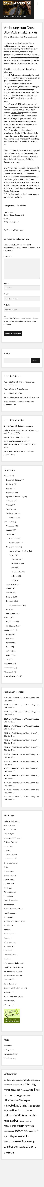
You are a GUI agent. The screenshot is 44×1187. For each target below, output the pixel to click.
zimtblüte (22, 1147)
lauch (16, 1110)
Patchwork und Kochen (13, 971)
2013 (6, 747)
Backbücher (10, 622)
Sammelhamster (10, 984)
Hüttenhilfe (8, 896)
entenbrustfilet (18, 1085)
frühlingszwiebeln (13, 1089)
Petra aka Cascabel (11, 451)
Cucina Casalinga (10, 854)
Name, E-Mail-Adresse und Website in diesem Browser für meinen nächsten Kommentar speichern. (21, 322)
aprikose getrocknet (13, 1080)
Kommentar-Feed (10, 1054)
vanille (25, 1136)
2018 (6, 712)
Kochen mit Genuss (28, 176)
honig (17, 1095)
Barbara (7, 430)
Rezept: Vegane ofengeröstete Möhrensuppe (21, 397)
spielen (9, 651)
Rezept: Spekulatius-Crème (19, 437)
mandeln (18, 1115)
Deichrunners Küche (12, 859)
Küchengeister (9, 942)
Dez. (13, 708)
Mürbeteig (10, 492)
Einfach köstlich (10, 875)
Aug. (34, 698)
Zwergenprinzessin (12, 1005)
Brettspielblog (34, 78)
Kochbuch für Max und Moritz (15, 921)
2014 (6, 740)
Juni (27, 698)
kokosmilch (35, 1106)
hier (21, 136)
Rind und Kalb (16, 572)
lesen (8, 647)
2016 (6, 726)
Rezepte (7, 522)
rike (8, 37)
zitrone (31, 1146)
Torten (9, 505)
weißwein (10, 1141)
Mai (24, 698)
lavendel (23, 1111)
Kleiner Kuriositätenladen (13, 909)
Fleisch (11, 555)
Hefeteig (9, 484)
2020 (6, 698)
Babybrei (9, 655)
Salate (8, 534)
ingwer (28, 1100)
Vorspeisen (10, 526)
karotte (9, 1105)
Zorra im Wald (9, 1000)
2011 (6, 761)
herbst (9, 1095)
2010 (6, 768)
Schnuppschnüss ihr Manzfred (15, 988)
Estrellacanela (9, 880)
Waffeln (9, 509)
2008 (6, 782)
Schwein (14, 576)
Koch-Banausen (10, 913)
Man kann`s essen (10, 955)
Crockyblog (8, 850)
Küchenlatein (9, 946)
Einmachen (10, 613)
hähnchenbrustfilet (13, 1100)
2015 (6, 733)
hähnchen (26, 1095)
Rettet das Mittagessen (13, 975)
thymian (15, 1136)
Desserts (9, 601)
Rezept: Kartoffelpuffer (13, 393)
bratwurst (29, 1080)
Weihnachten (11, 513)
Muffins (9, 488)
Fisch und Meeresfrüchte (18, 551)
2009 (6, 775)
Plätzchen (12, 517)
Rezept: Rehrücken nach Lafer (21, 426)
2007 (6, 790)
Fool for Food (9, 884)
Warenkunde (9, 672)
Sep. (37, 698)
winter (9, 1146)
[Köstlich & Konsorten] (12, 1023)
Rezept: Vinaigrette (11, 221)
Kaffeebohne (9, 905)
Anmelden (8, 1045)
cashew (37, 1080)
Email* (6, 294)
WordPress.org (9, 1058)
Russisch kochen (26, 188)
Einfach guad (9, 871)
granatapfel (27, 1090)
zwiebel (9, 1152)
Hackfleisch (15, 563)
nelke (33, 1114)
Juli (30, 698)
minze (27, 1115)
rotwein (29, 1125)
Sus (5, 437)
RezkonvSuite (9, 980)
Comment (7, 256)
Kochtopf (7, 938)
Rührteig (9, 501)
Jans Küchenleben (11, 900)
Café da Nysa (9, 834)
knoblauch (21, 1105)
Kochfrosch (8, 925)
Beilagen (9, 597)
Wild (13, 580)
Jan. (10, 712)
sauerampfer (9, 1131)
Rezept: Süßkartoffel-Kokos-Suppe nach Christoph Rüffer (20, 444)
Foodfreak (7, 888)
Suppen (9, 530)
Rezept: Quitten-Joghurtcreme (16, 389)
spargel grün (33, 1131)
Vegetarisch (11, 584)
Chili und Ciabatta (10, 842)
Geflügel (14, 559)
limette (29, 1110)
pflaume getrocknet (26, 1121)
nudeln (8, 1120)
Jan (5, 43)
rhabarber (9, 1125)
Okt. (5, 708)
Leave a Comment (31, 37)
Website (7, 305)
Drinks (6, 659)
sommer (20, 1131)
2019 (6, 705)
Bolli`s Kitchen (9, 825)
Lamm (13, 568)
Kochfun (7, 930)
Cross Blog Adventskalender (23, 49)
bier (23, 1080)
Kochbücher (11, 626)
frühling (30, 1084)
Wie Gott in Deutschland (13, 996)
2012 (6, 754)
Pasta (8, 588)
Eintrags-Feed (9, 1050)
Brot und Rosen (10, 829)
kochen (9, 643)
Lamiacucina (8, 950)
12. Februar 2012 (17, 37)
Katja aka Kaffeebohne (12, 441)
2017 (6, 719)
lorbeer (8, 1115)
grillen (35, 1089)
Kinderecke (8, 630)
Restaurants (8, 663)
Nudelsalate (13, 538)
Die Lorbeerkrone (10, 863)
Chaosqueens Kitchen (12, 838)
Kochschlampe (9, 934)
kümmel (8, 1110)
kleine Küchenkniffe (11, 676)
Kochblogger (9, 917)
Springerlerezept (27, 89)
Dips (8, 609)
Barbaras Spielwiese (11, 821)
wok (16, 1146)
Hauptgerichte (12, 547)
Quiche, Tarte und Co (14, 497)
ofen (15, 1120)
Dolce (6, 867)
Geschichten (21, 205)
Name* (6, 283)
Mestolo (7, 959)
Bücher (6, 618)
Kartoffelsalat (14, 542)
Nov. (9, 700)
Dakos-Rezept (17, 112)
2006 (6, 797)
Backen (6, 476)
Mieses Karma (25, 182)
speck (7, 1136)
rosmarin (19, 1125)
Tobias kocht (9, 992)
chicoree (8, 1084)
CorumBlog (8, 846)
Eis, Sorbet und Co (16, 605)
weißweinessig (26, 1141)
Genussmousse (10, 892)
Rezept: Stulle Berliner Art (14, 215)
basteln (9, 638)
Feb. (13, 698)
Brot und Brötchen (13, 480)
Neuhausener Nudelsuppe (14, 963)
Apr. (20, 698)
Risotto (9, 593)
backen (9, 634)
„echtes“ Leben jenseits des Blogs (25, 57)
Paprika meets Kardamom (13, 967)
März (17, 698)
